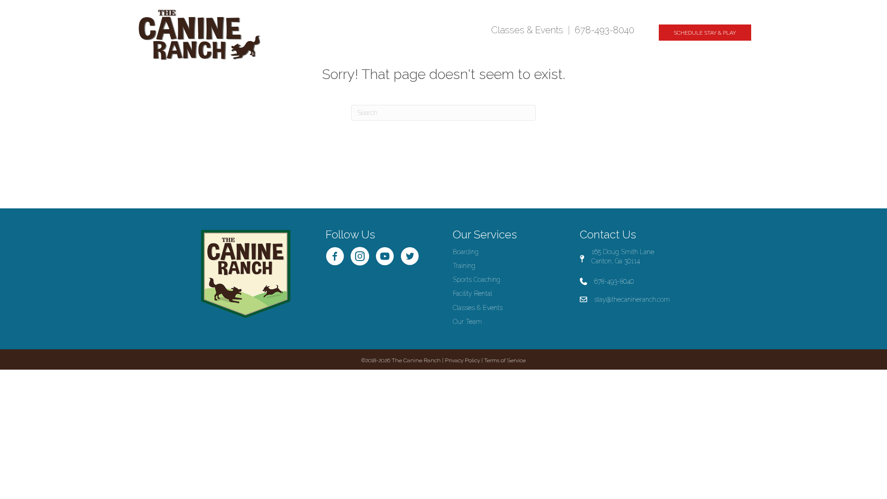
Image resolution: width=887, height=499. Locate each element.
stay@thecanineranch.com (632, 299)
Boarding (466, 252)
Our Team (467, 321)
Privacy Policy (462, 360)
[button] (705, 32)
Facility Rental (472, 293)
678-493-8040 (604, 30)
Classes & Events (527, 30)
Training (464, 265)
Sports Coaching (476, 279)
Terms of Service (505, 360)
